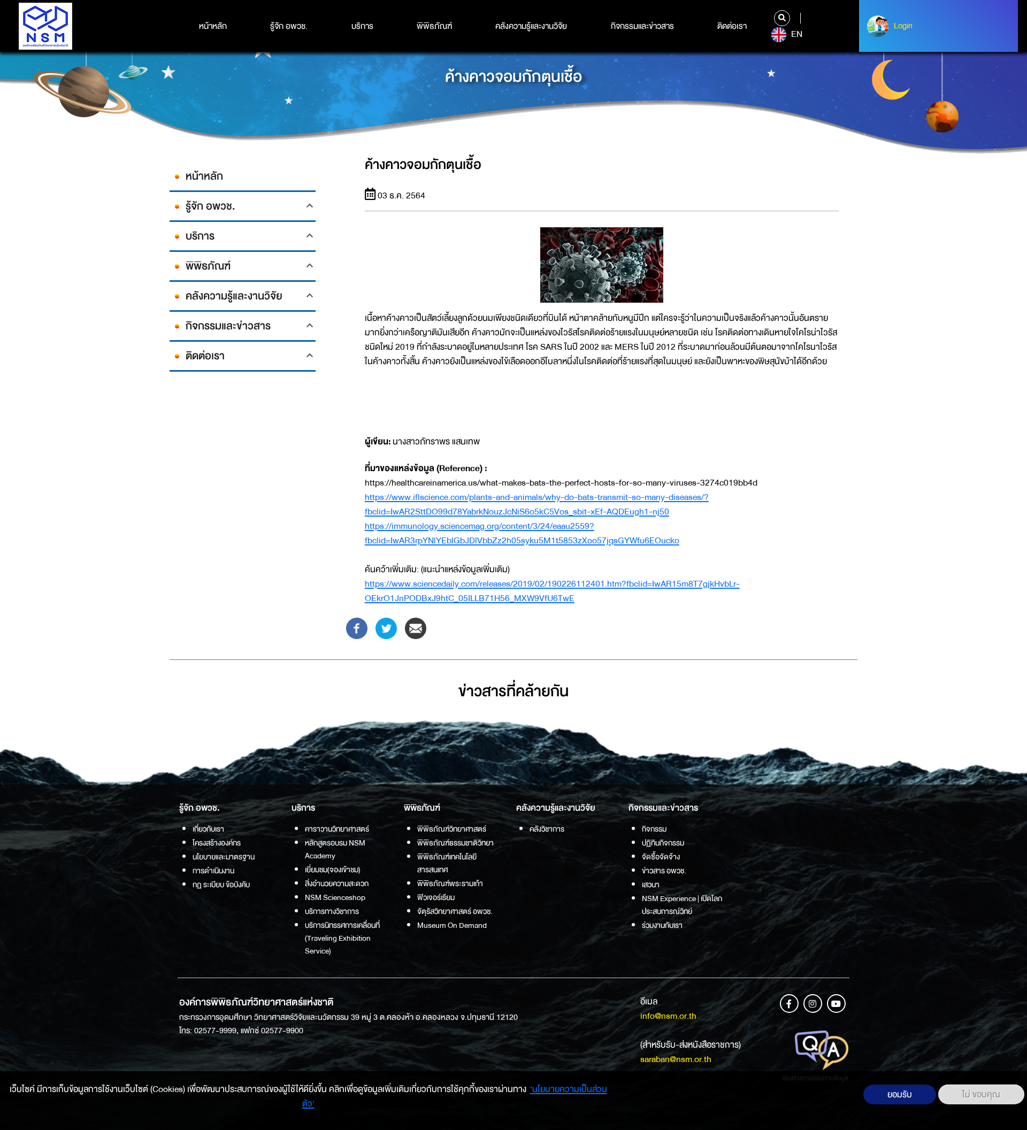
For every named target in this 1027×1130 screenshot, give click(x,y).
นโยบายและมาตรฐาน (224, 856)
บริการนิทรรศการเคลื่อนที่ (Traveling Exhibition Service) (342, 938)
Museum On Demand (452, 925)
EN (795, 34)
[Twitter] (386, 627)
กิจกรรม (654, 828)
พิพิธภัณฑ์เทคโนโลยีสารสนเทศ (447, 863)
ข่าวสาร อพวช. (664, 870)
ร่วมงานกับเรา (662, 925)
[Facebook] (356, 627)
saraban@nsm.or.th (675, 1059)
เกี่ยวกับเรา (208, 828)
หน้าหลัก (213, 26)
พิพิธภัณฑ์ (434, 26)
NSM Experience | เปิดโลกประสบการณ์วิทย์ (682, 905)
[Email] (415, 627)
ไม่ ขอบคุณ (981, 1094)
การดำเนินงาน (213, 870)
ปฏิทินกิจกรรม (663, 842)
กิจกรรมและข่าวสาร (642, 26)
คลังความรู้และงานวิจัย (531, 26)
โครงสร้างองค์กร (217, 842)
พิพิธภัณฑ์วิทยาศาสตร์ (451, 828)
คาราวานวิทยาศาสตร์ (337, 828)
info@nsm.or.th (668, 1016)
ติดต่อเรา (732, 26)
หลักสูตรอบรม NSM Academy (335, 849)
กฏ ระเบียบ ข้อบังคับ (221, 884)
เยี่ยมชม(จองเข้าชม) (333, 869)
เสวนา (651, 884)
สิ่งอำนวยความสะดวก (337, 883)
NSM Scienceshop (335, 897)
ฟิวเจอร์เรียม (436, 897)
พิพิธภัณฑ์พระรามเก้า (450, 883)
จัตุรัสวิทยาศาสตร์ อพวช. (455, 911)
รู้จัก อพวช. (289, 26)
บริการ (362, 26)
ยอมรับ (899, 1094)
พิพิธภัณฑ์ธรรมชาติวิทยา (455, 842)
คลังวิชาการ (547, 828)
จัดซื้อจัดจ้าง (661, 856)
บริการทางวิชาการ (332, 911)
